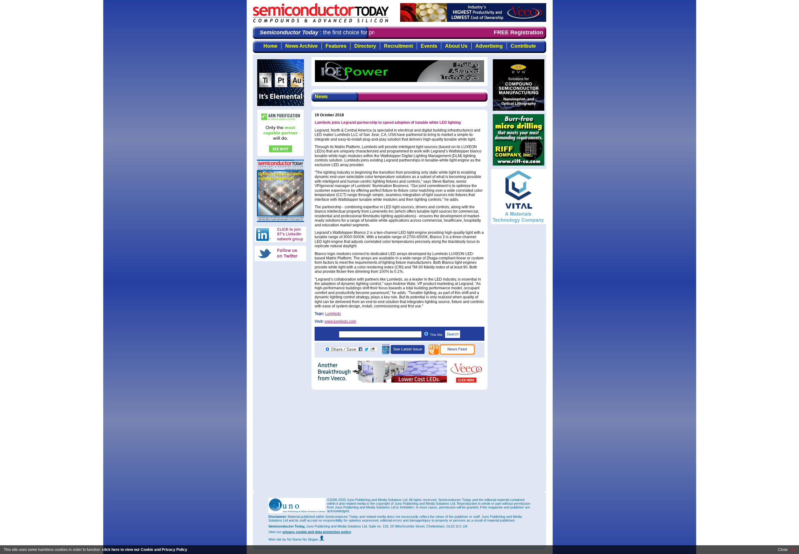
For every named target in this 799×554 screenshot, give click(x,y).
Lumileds (333, 313)
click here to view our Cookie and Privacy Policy (144, 549)
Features (336, 46)
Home (270, 46)
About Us (456, 46)
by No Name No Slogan (300, 539)
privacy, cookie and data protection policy (316, 532)
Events (429, 46)
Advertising (489, 46)
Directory (365, 46)
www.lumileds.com (340, 321)
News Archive (301, 46)
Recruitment (398, 46)
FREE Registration (518, 32)
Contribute (523, 46)
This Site (437, 334)
